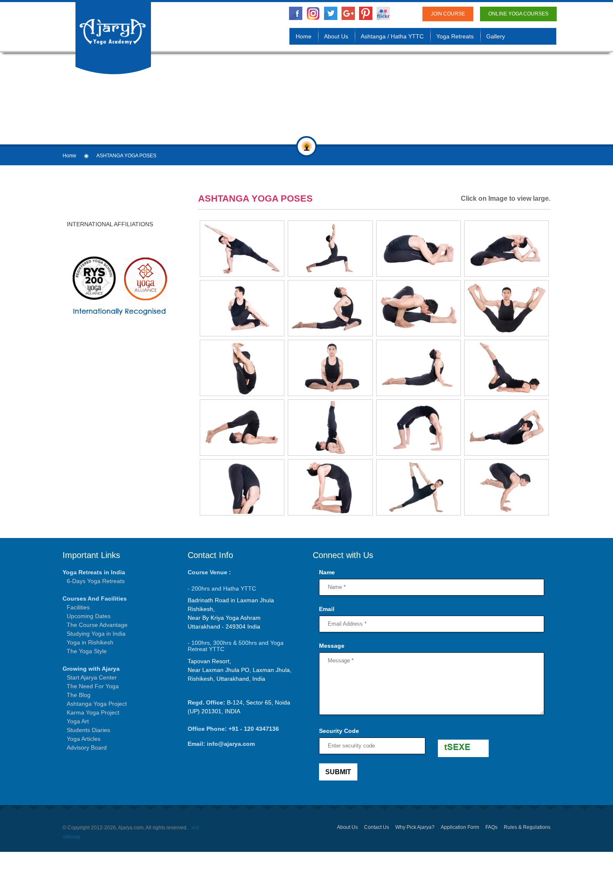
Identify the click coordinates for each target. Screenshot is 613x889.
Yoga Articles (83, 738)
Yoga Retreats (455, 36)
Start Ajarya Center (92, 677)
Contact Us (376, 827)
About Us (336, 36)
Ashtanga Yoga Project (97, 703)
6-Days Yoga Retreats (96, 581)
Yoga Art (78, 721)
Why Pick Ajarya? (415, 827)
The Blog (78, 695)
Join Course (448, 14)
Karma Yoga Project (93, 712)
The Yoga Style (87, 651)
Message (331, 645)
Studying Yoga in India (96, 633)
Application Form (460, 827)
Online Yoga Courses (518, 14)
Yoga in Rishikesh (90, 642)
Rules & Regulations (527, 827)
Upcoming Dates (89, 616)
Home (304, 36)
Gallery (495, 36)
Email (326, 609)
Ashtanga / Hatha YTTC (392, 36)
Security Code (339, 730)
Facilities (78, 607)
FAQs (491, 827)
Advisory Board (87, 747)
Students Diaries (88, 730)
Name (327, 572)
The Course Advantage (97, 624)
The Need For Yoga (93, 686)
